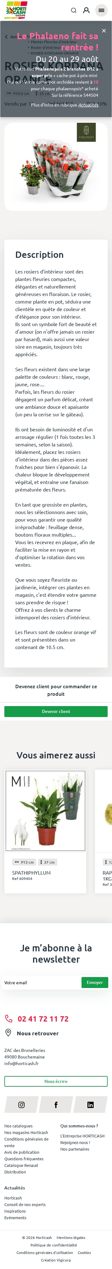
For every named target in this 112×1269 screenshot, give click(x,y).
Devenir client (56, 711)
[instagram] (21, 1104)
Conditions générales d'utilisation (44, 1252)
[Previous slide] (11, 167)
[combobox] (74, 10)
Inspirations (15, 1211)
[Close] (104, 30)
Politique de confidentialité (53, 1244)
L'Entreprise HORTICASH (82, 1135)
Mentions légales (71, 1237)
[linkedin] (90, 1104)
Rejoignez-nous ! (75, 1142)
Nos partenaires (74, 1149)
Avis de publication (21, 1152)
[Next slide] (100, 167)
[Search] (74, 10)
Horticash (13, 1197)
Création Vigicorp (56, 1259)
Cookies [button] (84, 1252)
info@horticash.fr (21, 1063)
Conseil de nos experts (25, 1204)
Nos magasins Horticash (26, 1132)
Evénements (15, 1217)
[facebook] (56, 1104)
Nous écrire (56, 1081)
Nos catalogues (18, 1125)
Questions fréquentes (24, 1158)
